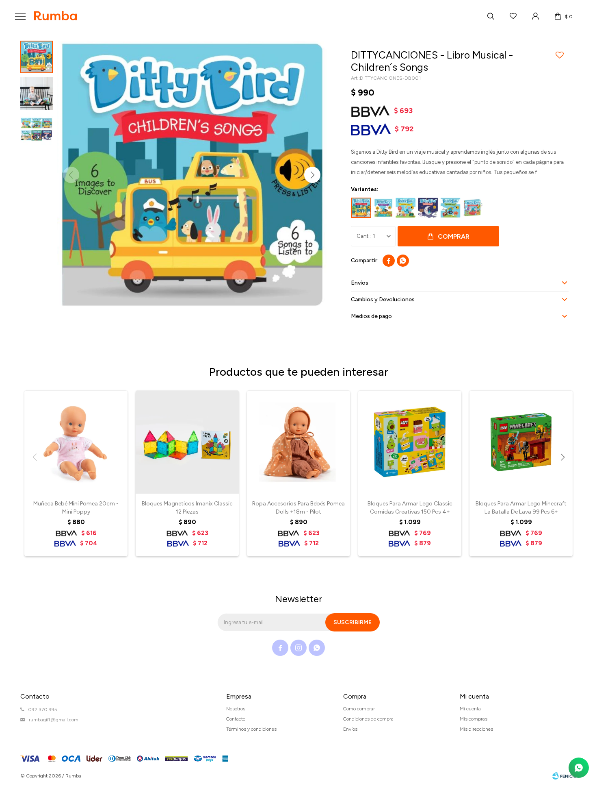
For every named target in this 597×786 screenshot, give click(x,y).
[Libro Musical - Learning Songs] (406, 208)
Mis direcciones (476, 729)
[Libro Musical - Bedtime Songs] (428, 208)
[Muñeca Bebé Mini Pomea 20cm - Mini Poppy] (76, 442)
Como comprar (359, 709)
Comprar (453, 236)
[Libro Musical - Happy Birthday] (473, 208)
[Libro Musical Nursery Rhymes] (383, 208)
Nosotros (235, 709)
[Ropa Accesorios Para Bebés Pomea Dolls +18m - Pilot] (298, 442)
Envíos (350, 729)
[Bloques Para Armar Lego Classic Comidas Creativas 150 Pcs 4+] (409, 442)
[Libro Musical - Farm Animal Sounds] (450, 208)
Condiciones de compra (368, 719)
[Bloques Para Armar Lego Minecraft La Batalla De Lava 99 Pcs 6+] (521, 442)
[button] (490, 16)
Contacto (235, 719)
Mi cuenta (470, 709)
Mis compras (473, 719)
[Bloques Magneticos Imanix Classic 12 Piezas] (187, 442)
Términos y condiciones (251, 729)
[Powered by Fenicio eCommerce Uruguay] (564, 776)
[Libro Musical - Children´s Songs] (361, 208)
